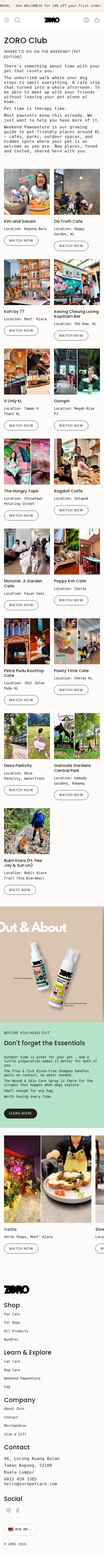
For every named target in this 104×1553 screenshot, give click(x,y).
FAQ (7, 1387)
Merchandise (15, 1426)
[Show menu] (7, 20)
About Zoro (14, 1409)
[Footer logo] (16, 1289)
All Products (16, 1331)
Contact (11, 1417)
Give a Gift (15, 1434)
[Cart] (97, 20)
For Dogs (12, 1322)
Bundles (11, 1339)
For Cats (12, 1314)
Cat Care (12, 1361)
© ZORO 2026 (15, 1544)
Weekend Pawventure (22, 1378)
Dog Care (12, 1370)
